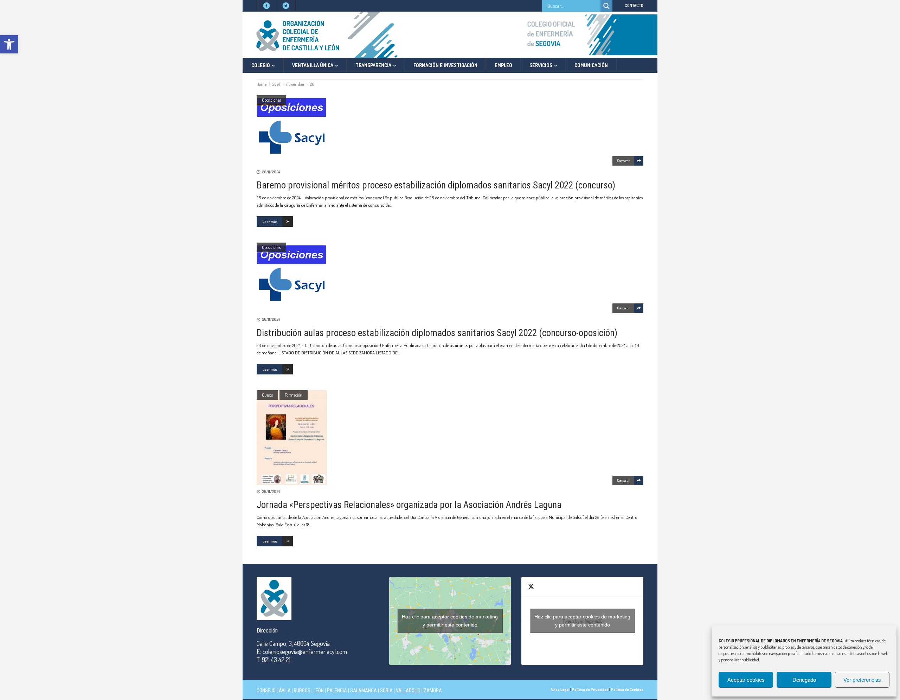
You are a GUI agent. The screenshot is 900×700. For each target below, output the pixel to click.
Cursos (267, 395)
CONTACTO (634, 5)
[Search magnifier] (606, 6)
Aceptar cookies (746, 680)
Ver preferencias (862, 680)
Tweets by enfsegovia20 (582, 621)
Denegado (804, 680)
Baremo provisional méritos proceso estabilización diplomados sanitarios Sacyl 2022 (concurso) (436, 185)
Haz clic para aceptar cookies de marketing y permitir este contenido (450, 621)
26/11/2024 (271, 171)
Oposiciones (271, 100)
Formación (293, 395)
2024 (276, 84)
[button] (9, 44)
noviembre (295, 84)
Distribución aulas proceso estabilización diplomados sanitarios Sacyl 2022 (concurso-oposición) (437, 333)
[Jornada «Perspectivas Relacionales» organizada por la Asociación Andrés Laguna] (450, 437)
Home (261, 84)
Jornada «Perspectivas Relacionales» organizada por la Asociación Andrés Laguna (409, 504)
